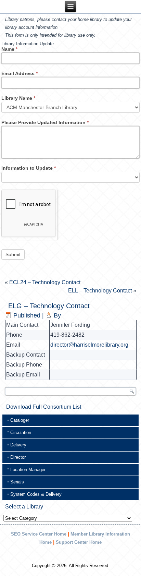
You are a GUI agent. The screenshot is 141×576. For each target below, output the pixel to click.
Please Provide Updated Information (45, 122)
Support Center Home (79, 542)
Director (18, 457)
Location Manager (28, 469)
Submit (13, 254)
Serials (17, 481)
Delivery (18, 444)
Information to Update (28, 168)
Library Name (18, 98)
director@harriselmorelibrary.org (89, 345)
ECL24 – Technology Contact (44, 282)
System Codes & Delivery (36, 494)
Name (9, 49)
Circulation (20, 432)
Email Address (19, 73)
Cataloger (19, 420)
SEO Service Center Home (38, 534)
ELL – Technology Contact (100, 290)
